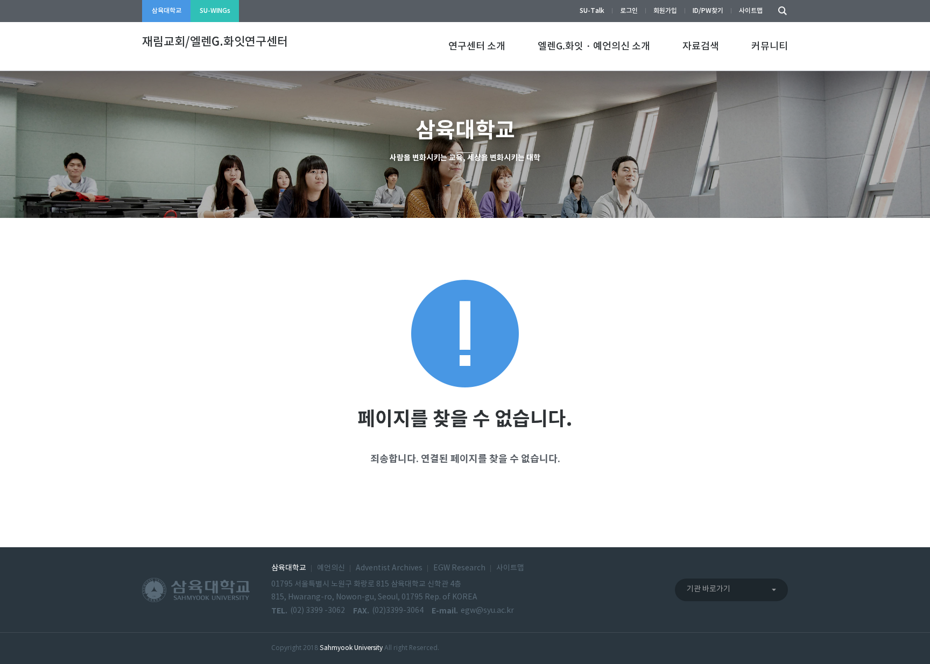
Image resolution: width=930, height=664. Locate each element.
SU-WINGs (215, 11)
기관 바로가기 (708, 589)
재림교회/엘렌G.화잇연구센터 (215, 42)
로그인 (629, 11)
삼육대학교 (166, 11)
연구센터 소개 (476, 46)
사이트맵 (751, 11)
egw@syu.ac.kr (487, 610)
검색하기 (780, 11)
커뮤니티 (769, 46)
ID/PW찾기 (708, 11)
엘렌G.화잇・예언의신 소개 (594, 46)
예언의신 (331, 568)
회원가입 (665, 11)
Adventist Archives (389, 568)
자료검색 (700, 46)
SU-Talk (592, 11)
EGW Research (459, 568)
